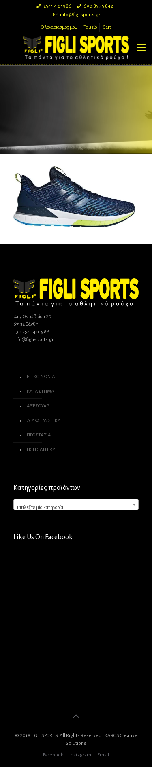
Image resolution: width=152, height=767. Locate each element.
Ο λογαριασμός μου (59, 27)
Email (103, 755)
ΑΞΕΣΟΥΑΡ (38, 406)
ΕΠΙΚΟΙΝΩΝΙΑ (41, 376)
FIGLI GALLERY (41, 449)
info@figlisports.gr (80, 14)
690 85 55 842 (98, 6)
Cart (107, 27)
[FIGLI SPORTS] (76, 48)
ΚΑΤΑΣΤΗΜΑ (40, 391)
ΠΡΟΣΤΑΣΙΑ (39, 435)
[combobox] (76, 504)
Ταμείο (90, 27)
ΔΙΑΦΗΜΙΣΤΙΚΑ (44, 420)
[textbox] (76, 507)
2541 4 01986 (57, 6)
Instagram (80, 755)
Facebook (53, 755)
